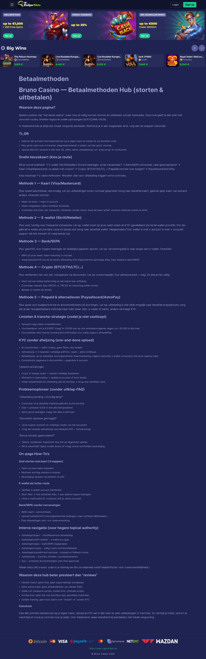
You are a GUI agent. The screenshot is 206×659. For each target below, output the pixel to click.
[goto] (103, 38)
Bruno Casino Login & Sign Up (103, 648)
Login (175, 4)
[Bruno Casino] (29, 6)
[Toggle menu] (12, 4)
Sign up (189, 4)
